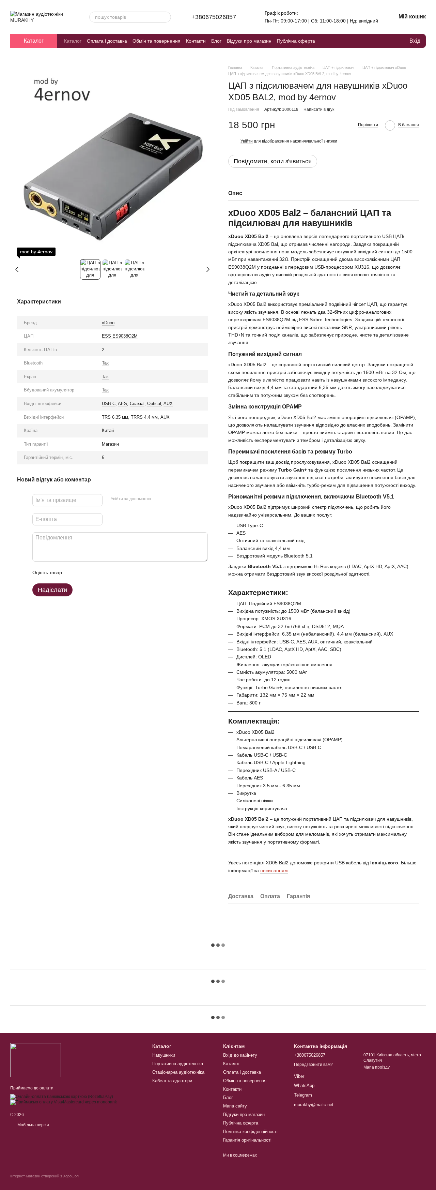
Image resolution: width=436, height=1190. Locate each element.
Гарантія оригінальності (247, 1140)
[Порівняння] (376, 41)
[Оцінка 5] (116, 572)
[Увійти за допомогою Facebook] (158, 499)
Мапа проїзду (376, 1067)
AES (122, 403)
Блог (216, 41)
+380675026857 (213, 17)
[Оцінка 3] (95, 572)
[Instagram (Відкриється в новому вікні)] (355, 41)
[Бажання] (389, 41)
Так (105, 363)
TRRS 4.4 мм (144, 417)
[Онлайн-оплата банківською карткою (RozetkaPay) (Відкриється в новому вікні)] (61, 1097)
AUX (168, 403)
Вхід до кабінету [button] (240, 1055)
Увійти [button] (246, 141)
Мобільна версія (32, 1124)
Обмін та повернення (157, 41)
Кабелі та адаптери (172, 1080)
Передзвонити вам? (313, 1064)
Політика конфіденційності (250, 1131)
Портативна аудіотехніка (177, 1063)
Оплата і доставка (107, 41)
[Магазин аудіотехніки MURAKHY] (35, 1059)
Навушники (163, 1055)
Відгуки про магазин (249, 41)
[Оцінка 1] (73, 572)
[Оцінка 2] (84, 572)
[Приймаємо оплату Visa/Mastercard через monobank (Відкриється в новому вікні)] (63, 1102)
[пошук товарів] (165, 17)
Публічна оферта (296, 41)
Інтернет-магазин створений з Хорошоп (44, 1176)
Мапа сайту (235, 1106)
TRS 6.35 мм (115, 417)
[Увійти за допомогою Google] (169, 499)
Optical (154, 403)
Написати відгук (318, 109)
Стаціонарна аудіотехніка (178, 1072)
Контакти (196, 41)
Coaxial (137, 403)
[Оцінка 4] (105, 572)
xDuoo (108, 322)
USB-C (108, 403)
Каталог (72, 41)
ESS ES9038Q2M (120, 336)
